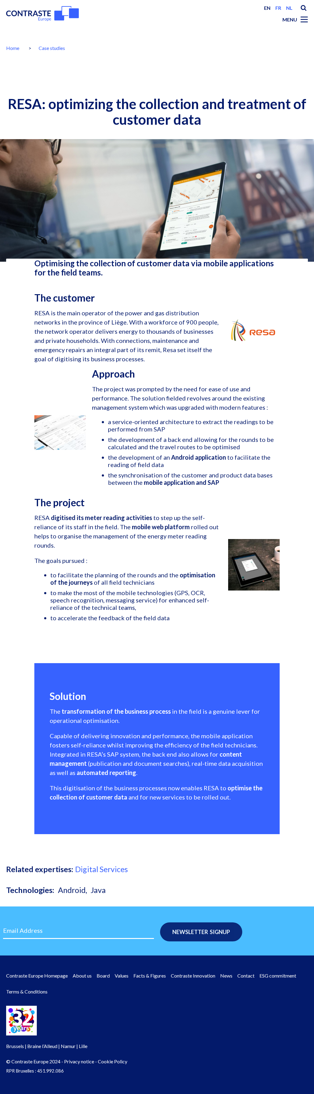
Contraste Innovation (193, 975)
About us (82, 975)
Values (121, 975)
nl (289, 8)
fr (278, 8)
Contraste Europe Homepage (37, 975)
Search (304, 8)
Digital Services (101, 869)
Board (103, 975)
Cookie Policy (112, 1061)
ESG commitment (277, 975)
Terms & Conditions (27, 991)
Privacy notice (79, 1061)
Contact (246, 975)
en (267, 8)
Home (12, 48)
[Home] (42, 13)
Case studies (52, 48)
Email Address (23, 930)
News (226, 975)
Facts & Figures (149, 975)
